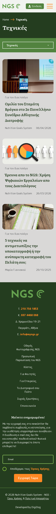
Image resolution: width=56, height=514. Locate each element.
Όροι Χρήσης (14, 498)
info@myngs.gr (29, 334)
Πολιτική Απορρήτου (37, 498)
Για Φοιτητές (28, 374)
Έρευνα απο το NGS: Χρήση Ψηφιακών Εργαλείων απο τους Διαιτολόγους (27, 180)
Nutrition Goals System (18, 128)
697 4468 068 (29, 315)
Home (5, 19)
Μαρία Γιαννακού (15, 270)
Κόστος (28, 367)
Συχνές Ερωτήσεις (28, 398)
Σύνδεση (36, 6)
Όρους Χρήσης (40, 469)
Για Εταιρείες (28, 381)
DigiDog (36, 507)
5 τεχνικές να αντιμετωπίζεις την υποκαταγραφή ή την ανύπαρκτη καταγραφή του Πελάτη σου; (28, 251)
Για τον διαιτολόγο (16, 97)
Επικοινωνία (28, 405)
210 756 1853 (29, 309)
